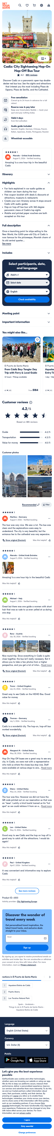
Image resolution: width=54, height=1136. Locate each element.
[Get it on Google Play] (14, 1060)
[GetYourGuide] (6, 6)
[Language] (41, 5)
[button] (27, 75)
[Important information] (49, 322)
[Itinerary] (49, 174)
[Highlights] (49, 183)
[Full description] (49, 225)
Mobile (7, 1054)
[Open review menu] (49, 518)
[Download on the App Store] (37, 1060)
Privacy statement (28, 965)
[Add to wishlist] (37, 339)
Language (9, 1024)
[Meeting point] (49, 313)
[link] (21, 365)
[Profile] (49, 5)
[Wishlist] (27, 5)
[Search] (20, 5)
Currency (9, 1038)
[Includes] (49, 253)
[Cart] (34, 5)
